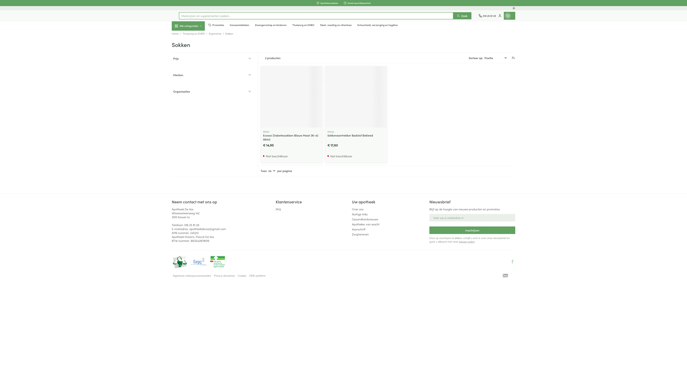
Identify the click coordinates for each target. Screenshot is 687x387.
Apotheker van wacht (365, 224)
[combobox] (316, 15)
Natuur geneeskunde (195, 92)
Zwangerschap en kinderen (195, 71)
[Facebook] (512, 261)
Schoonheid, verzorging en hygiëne (195, 45)
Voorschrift (359, 229)
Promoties (181, 34)
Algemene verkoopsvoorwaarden (192, 275)
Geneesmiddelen (195, 123)
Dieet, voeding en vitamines (195, 58)
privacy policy (467, 241)
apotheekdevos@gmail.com (207, 229)
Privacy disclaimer (224, 275)
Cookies (242, 275)
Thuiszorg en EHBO (195, 103)
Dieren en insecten (195, 113)
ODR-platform (257, 275)
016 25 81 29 (191, 225)
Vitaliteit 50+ (195, 82)
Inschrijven (472, 230)
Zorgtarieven (360, 234)
